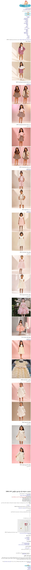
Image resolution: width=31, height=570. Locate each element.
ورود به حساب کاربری (28, 8)
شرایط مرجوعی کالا (26, 543)
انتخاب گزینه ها (28, 84)
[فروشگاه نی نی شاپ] (27, 13)
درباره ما (28, 538)
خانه (30, 39)
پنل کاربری (28, 537)
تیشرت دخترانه (24, 39)
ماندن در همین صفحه (27, 533)
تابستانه (21, 39)
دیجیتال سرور (29, 562)
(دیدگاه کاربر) (29, 494)
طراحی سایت (9, 561)
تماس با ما (27, 539)
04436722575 (24, 553)
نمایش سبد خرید (25, 9)
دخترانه (28, 39)
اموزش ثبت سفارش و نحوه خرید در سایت (23, 544)
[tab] (14, 505)
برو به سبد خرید (22, 533)
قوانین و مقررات (27, 547)
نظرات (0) (28, 505)
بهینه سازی (5, 561)
